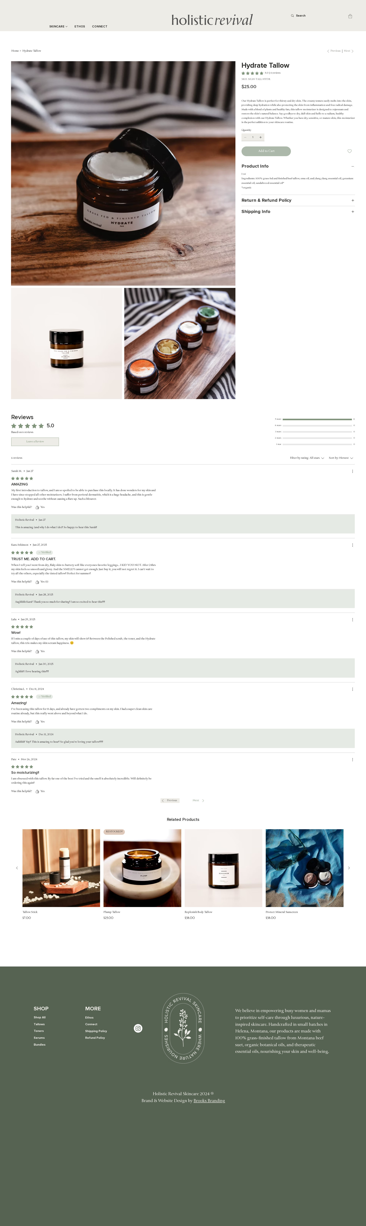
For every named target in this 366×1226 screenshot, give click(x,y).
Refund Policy (95, 1038)
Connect (91, 1024)
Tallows (39, 1024)
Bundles (40, 1045)
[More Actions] (352, 471)
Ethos (89, 1018)
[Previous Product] (17, 868)
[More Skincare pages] (66, 26)
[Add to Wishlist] (350, 151)
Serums (39, 1038)
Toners (39, 1031)
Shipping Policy (96, 1031)
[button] (350, 16)
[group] (183, 874)
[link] (261, 73)
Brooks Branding (209, 1101)
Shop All (40, 1017)
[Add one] (260, 137)
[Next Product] (349, 868)
